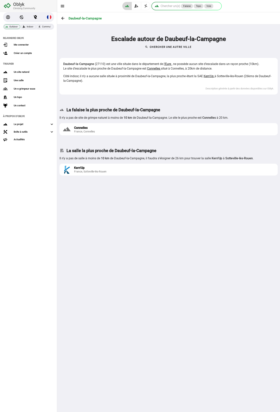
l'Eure (168, 64)
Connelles (154, 68)
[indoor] (136, 6)
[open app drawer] (62, 6)
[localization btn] (35, 17)
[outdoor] (127, 6)
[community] (145, 6)
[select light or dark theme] (21, 17)
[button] (8, 17)
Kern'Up (209, 76)
